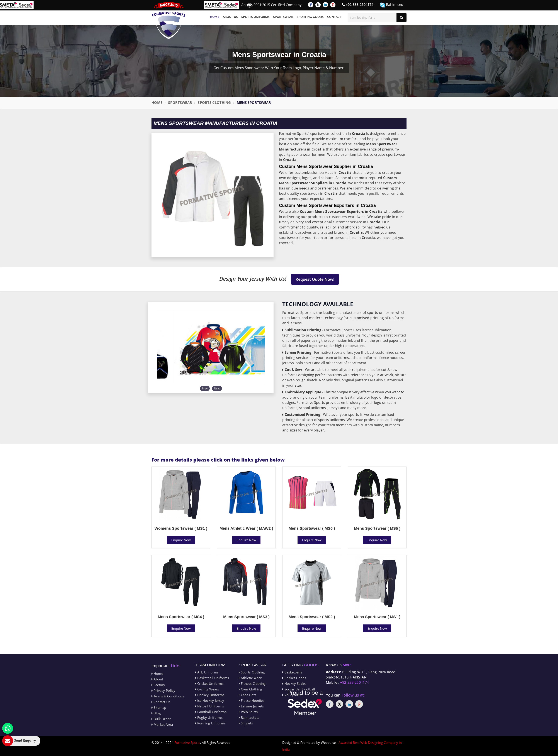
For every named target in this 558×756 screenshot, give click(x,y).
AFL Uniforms (207, 672)
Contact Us (161, 702)
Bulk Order (162, 719)
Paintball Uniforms (211, 712)
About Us (230, 17)
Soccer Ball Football (299, 689)
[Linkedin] (325, 4)
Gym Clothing (251, 689)
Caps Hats (248, 695)
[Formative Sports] (168, 20)
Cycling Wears (207, 689)
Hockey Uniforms (210, 695)
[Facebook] (310, 4)
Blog (157, 713)
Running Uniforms (211, 723)
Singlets (246, 723)
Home (214, 17)
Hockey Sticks (294, 683)
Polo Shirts (249, 712)
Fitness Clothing (252, 683)
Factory (159, 685)
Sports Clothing (214, 102)
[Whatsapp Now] (7, 728)
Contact (334, 17)
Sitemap (159, 707)
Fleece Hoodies (252, 700)
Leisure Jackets (252, 706)
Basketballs (292, 672)
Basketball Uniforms (212, 678)
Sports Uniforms (255, 17)
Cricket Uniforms (209, 683)
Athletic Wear (251, 678)
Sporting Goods (310, 17)
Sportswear (283, 17)
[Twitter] (318, 4)
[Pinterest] (332, 4)
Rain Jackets (249, 717)
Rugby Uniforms (209, 717)
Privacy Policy (164, 690)
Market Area (163, 724)
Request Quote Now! (315, 279)
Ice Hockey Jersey (210, 700)
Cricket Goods (294, 678)
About (158, 679)
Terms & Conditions (168, 696)
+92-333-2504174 (359, 4)
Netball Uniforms (210, 706)
